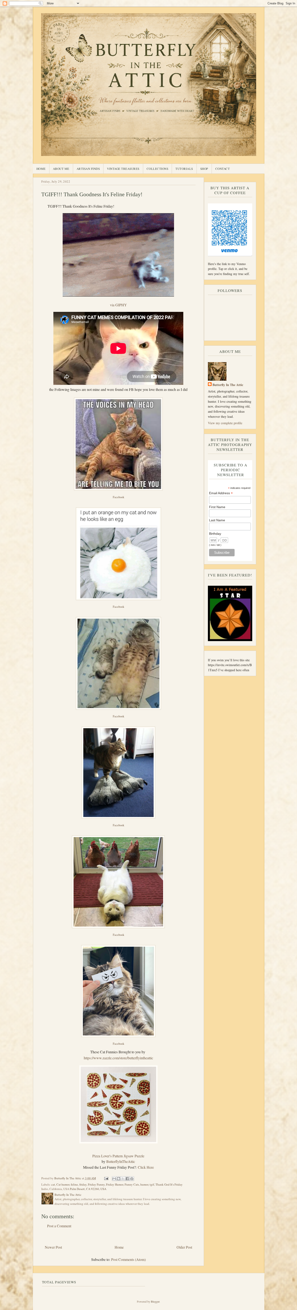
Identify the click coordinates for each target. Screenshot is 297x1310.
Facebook (118, 497)
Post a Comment (59, 1225)
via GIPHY (118, 304)
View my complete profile (225, 423)
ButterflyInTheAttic (120, 1161)
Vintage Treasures (123, 169)
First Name (217, 507)
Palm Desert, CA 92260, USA (88, 1189)
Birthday (215, 533)
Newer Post (53, 1247)
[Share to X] (123, 1178)
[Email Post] (106, 1178)
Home (41, 169)
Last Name (217, 520)
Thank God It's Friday (169, 1184)
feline (74, 1184)
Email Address (221, 493)
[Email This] (114, 1178)
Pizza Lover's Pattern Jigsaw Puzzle (118, 1155)
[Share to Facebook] (127, 1178)
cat (53, 1184)
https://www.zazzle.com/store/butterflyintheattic (118, 1057)
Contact (222, 169)
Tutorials (184, 169)
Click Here (146, 1167)
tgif (152, 1184)
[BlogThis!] (118, 1178)
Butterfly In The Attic (228, 384)
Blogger (155, 1301)
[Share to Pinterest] (131, 1178)
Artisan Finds (88, 169)
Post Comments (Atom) (128, 1259)
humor (144, 1184)
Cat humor (62, 1184)
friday (83, 1184)
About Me (61, 169)
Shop (204, 169)
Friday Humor (114, 1184)
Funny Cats (132, 1184)
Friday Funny (96, 1184)
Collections (157, 169)
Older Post (184, 1247)
